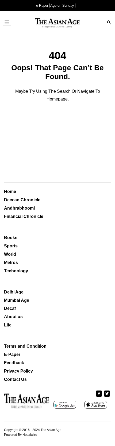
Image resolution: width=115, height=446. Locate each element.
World (10, 254)
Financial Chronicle (23, 216)
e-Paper (42, 5)
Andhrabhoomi (19, 208)
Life (7, 325)
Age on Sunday (62, 5)
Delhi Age (14, 292)
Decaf (10, 308)
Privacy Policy (18, 371)
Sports (11, 246)
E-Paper (12, 354)
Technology (16, 271)
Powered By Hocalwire (20, 435)
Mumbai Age (16, 300)
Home (10, 191)
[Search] (109, 23)
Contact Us (15, 379)
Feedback (14, 362)
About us (13, 316)
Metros (11, 262)
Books (10, 237)
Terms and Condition (25, 346)
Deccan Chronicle (22, 200)
